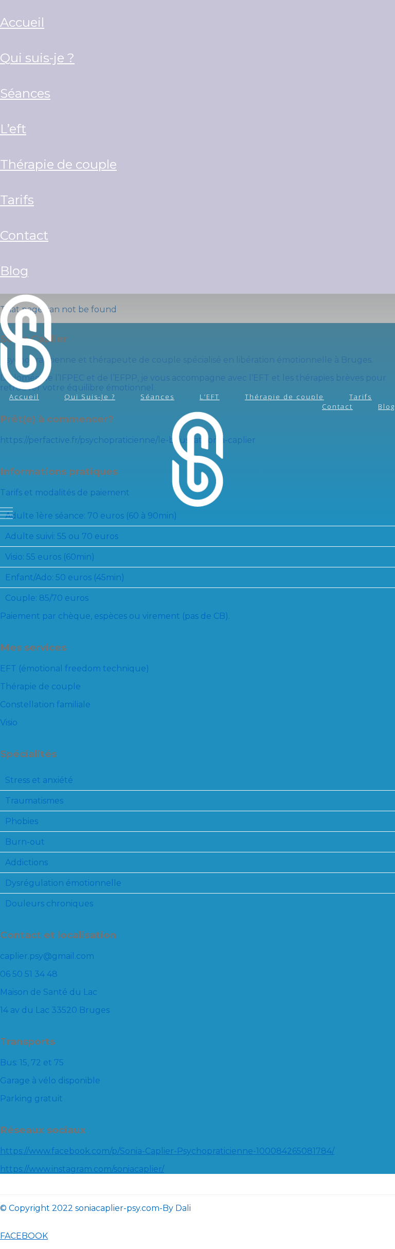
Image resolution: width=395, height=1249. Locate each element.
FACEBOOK (24, 1236)
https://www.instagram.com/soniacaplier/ (82, 1169)
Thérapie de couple (58, 164)
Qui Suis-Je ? (37, 57)
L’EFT (13, 128)
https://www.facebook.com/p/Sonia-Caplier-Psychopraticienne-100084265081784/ (167, 1151)
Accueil (22, 22)
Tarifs (17, 199)
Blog (14, 270)
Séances (25, 93)
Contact (24, 235)
